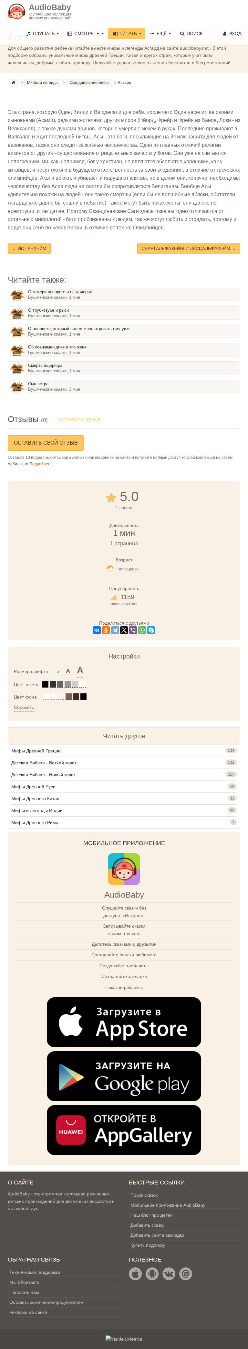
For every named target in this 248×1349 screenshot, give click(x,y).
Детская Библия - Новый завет (43, 774)
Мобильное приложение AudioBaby (167, 1205)
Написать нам (24, 1292)
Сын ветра (38, 383)
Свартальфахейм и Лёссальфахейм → (188, 248)
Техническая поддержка (34, 1272)
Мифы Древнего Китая (35, 798)
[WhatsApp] (142, 630)
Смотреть (87, 33)
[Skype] (151, 630)
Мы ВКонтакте (24, 1282)
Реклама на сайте (28, 1312)
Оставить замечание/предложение (46, 1302)
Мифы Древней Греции (36, 750)
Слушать (44, 33)
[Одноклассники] (106, 630)
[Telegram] (115, 630)
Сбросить (24, 707)
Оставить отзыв (79, 419)
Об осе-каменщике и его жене (57, 347)
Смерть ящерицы (45, 365)
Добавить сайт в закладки (157, 1235)
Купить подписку (147, 1245)
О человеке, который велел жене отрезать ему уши (78, 328)
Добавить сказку (147, 1225)
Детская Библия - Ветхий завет (44, 762)
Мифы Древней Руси (33, 786)
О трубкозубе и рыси (48, 310)
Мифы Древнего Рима (34, 822)
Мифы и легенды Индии (37, 810)
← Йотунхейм (29, 248)
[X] (124, 630)
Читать (128, 33)
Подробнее (39, 464)
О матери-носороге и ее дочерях (60, 291)
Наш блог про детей (151, 1215)
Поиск (193, 33)
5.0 (129, 496)
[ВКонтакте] (97, 630)
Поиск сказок (144, 1195)
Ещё (161, 33)
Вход (234, 33)
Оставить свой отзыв (46, 443)
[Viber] (133, 630)
